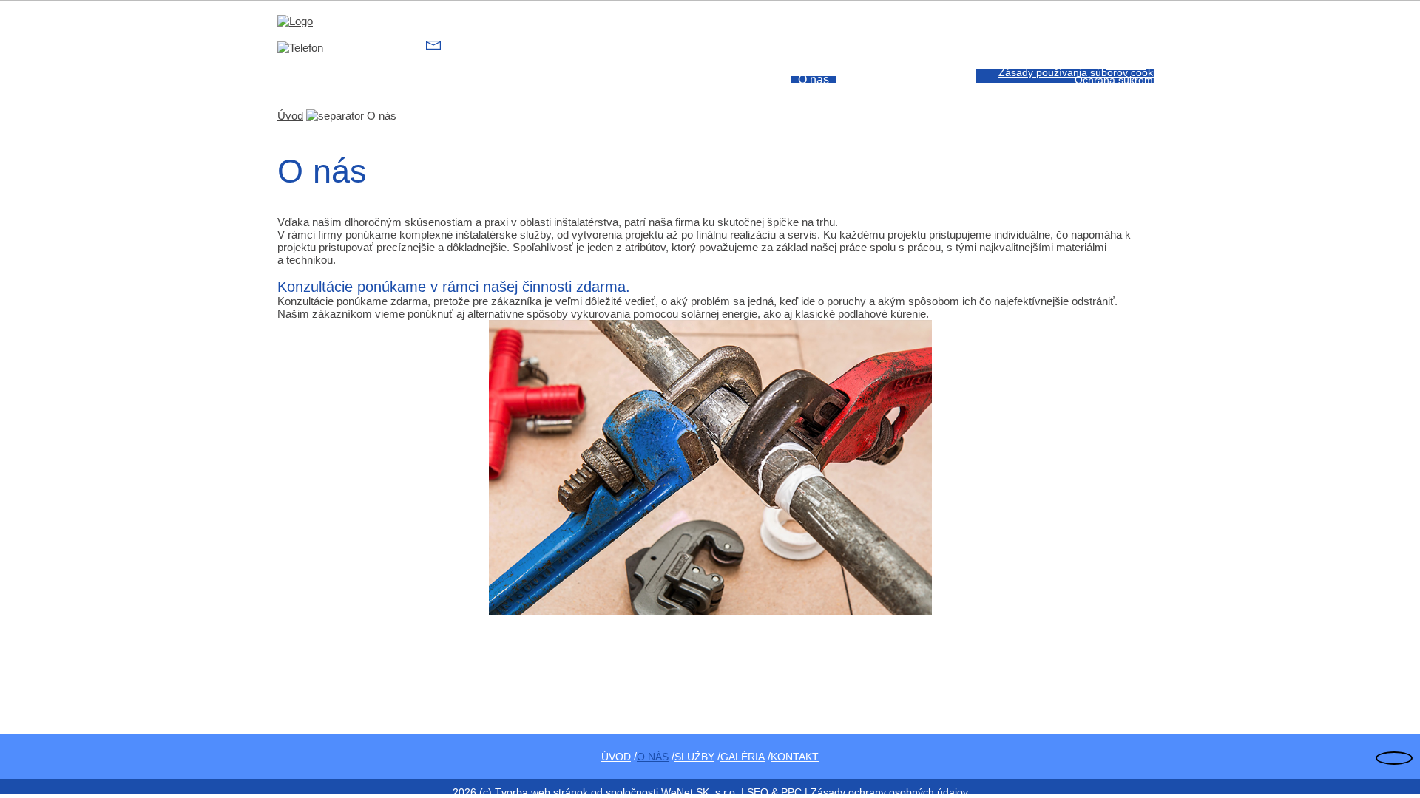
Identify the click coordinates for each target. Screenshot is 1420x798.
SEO (757, 792)
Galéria (938, 79)
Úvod (757, 79)
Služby (874, 79)
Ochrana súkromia (1118, 79)
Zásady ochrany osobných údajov (889, 792)
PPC (791, 792)
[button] (1142, 65)
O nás (813, 79)
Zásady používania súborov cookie (1079, 72)
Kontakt (1126, 65)
